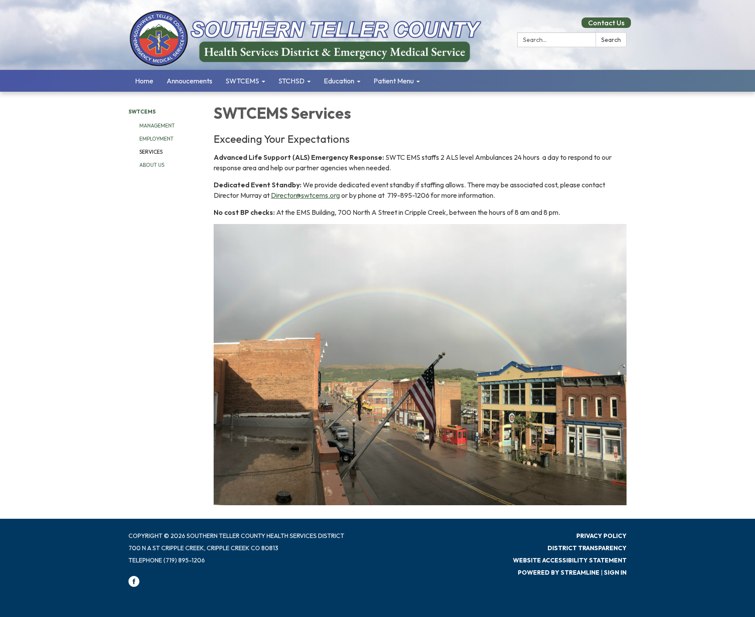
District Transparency (587, 548)
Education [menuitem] (339, 80)
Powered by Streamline (558, 572)
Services (151, 151)
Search (611, 40)
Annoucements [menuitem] (189, 80)
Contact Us (606, 22)
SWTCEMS (142, 111)
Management (157, 125)
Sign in (615, 572)
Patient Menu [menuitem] (394, 80)
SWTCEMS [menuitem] (242, 80)
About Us (151, 165)
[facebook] (133, 585)
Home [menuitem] (144, 80)
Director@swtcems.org (305, 195)
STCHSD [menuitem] (291, 80)
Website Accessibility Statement (570, 560)
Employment (156, 138)
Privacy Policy (601, 536)
